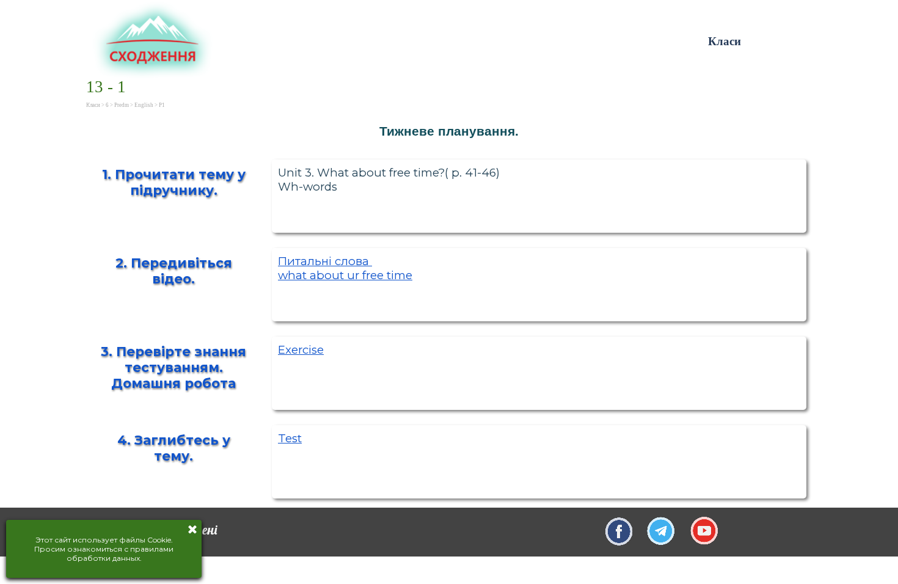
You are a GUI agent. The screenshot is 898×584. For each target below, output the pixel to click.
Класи (724, 41)
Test (290, 438)
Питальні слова (325, 261)
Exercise (301, 350)
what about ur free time (345, 275)
